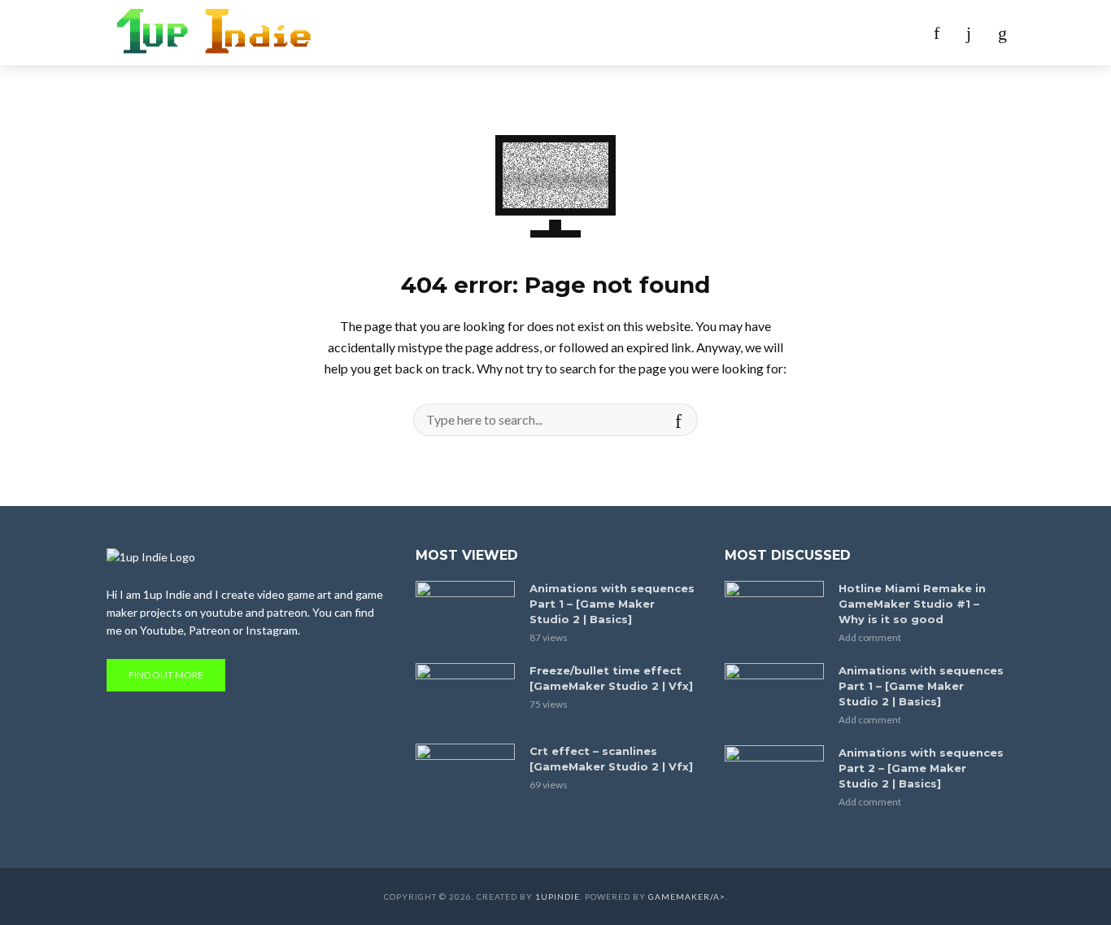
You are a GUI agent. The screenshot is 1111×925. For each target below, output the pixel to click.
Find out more (166, 675)
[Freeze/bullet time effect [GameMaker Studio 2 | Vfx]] (465, 696)
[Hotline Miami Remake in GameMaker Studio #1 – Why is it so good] (774, 614)
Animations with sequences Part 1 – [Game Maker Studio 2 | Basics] (612, 604)
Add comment (870, 637)
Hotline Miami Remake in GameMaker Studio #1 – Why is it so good (912, 604)
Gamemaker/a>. (688, 896)
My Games (519, 32)
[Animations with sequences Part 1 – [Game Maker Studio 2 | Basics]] (465, 614)
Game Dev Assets (627, 32)
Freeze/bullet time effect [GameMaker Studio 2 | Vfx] (611, 678)
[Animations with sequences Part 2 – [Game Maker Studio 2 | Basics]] (774, 778)
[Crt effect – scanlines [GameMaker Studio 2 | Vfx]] (465, 776)
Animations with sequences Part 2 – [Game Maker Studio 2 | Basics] (921, 768)
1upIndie (557, 896)
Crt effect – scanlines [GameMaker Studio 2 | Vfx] (611, 758)
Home (447, 32)
